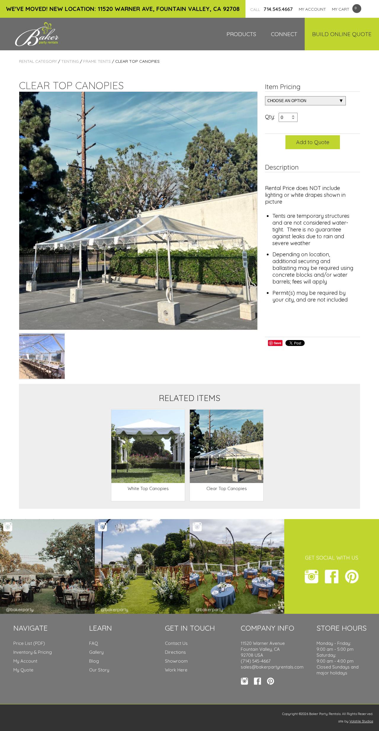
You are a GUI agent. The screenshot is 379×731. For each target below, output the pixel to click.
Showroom (176, 661)
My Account (25, 661)
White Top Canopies (148, 488)
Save (277, 343)
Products (241, 34)
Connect (284, 34)
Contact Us (176, 643)
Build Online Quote (342, 34)
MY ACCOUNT (312, 9)
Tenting (70, 61)
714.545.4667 (271, 9)
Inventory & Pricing (32, 652)
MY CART (340, 9)
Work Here (176, 670)
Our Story (99, 670)
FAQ (93, 643)
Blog (94, 661)
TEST (42, 356)
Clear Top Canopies (226, 488)
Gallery (96, 652)
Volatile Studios (361, 721)
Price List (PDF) (29, 643)
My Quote (23, 670)
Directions (175, 652)
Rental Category (38, 61)
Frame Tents (97, 61)
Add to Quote (312, 142)
